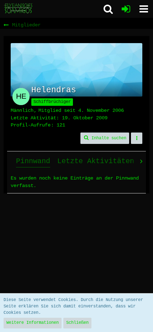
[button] (144, 9)
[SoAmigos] (18, 8)
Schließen (77, 322)
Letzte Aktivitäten (95, 161)
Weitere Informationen (32, 322)
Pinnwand (33, 161)
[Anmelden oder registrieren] (126, 9)
